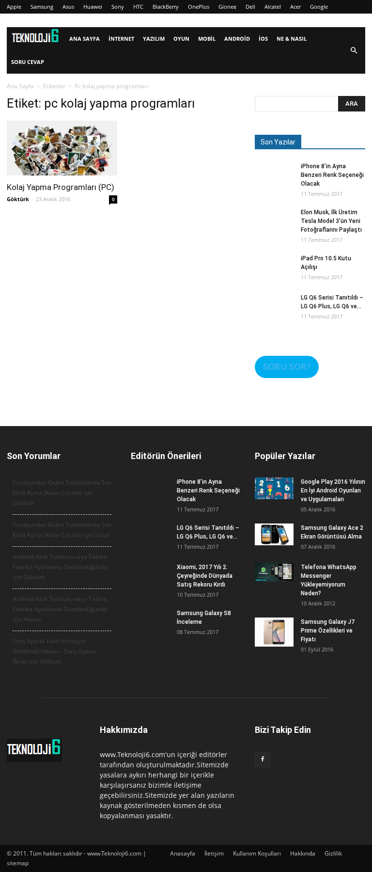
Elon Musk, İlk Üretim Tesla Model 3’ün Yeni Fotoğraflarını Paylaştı (331, 221)
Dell (250, 6)
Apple (14, 6)
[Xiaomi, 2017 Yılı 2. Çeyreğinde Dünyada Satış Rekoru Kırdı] (150, 582)
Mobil (207, 38)
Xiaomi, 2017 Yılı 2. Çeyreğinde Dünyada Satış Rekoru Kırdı (204, 576)
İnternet (121, 38)
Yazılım (154, 38)
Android (237, 38)
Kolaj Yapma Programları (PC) (60, 187)
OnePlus (198, 6)
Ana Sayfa (84, 38)
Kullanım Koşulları (257, 853)
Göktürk (18, 199)
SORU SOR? (286, 366)
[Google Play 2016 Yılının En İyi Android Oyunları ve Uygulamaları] (274, 488)
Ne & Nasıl (292, 38)
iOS (263, 38)
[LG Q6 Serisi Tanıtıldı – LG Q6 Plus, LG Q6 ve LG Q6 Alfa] (274, 312)
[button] (353, 50)
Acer (295, 6)
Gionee (227, 6)
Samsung (42, 6)
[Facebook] (262, 759)
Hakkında (302, 853)
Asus (68, 6)
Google (319, 6)
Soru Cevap (27, 61)
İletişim (214, 853)
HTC (138, 6)
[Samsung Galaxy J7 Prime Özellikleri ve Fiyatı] (274, 632)
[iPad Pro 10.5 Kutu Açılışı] (274, 273)
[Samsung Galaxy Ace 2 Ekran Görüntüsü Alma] (274, 534)
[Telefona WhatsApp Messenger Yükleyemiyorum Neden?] (274, 572)
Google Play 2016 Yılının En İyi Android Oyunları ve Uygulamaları (333, 490)
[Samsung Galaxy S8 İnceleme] (150, 628)
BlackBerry (166, 6)
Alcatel (272, 6)
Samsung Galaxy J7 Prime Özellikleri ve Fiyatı (328, 630)
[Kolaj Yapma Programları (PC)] (62, 148)
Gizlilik (333, 853)
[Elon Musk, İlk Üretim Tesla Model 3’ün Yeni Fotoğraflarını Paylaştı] (274, 227)
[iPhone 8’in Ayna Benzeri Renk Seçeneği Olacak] (274, 181)
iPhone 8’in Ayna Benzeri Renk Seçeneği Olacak (332, 175)
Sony (117, 6)
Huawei (92, 6)
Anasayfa (182, 853)
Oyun (181, 38)
